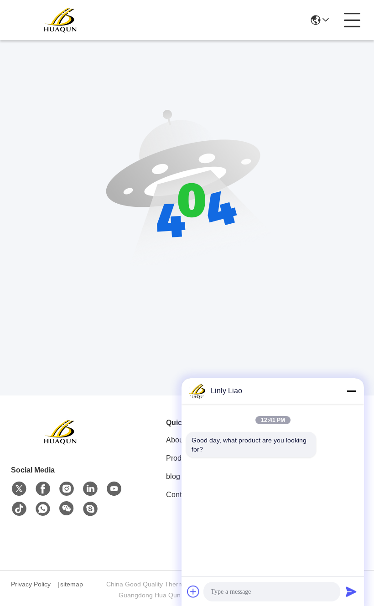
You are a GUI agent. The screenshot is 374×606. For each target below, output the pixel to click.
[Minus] (351, 390)
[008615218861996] (90, 508)
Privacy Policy (31, 584)
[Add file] (193, 591)
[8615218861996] (43, 508)
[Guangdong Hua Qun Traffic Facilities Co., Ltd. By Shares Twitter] (19, 488)
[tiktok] (19, 508)
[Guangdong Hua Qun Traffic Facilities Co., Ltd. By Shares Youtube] (114, 488)
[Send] (351, 591)
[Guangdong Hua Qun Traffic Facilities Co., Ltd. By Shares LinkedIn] (90, 488)
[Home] (61, 443)
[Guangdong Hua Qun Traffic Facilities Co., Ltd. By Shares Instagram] (66, 488)
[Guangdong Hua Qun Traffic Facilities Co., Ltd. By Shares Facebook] (43, 488)
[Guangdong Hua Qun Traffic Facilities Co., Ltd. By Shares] (61, 20)
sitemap (71, 584)
